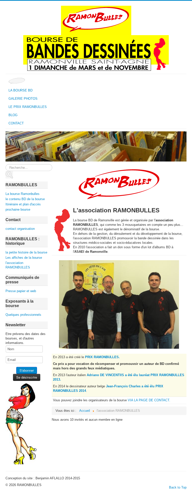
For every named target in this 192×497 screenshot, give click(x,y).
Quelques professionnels (23, 315)
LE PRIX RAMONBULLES (27, 107)
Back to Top (177, 487)
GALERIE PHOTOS (23, 98)
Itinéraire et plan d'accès (23, 204)
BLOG (13, 115)
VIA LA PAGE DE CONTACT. (149, 400)
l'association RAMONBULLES (18, 265)
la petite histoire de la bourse (26, 252)
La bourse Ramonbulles (23, 194)
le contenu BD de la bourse (25, 199)
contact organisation (20, 229)
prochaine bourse (18, 209)
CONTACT (16, 123)
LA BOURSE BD (20, 90)
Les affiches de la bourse (24, 257)
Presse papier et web (21, 291)
